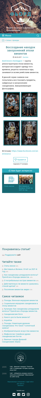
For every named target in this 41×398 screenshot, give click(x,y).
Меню (8, 35)
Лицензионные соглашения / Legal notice (20, 382)
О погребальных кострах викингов (19, 280)
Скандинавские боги (13, 314)
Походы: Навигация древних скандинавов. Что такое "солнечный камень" (18, 325)
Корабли (8, 320)
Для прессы (20, 384)
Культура (16, 40)
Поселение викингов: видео (16, 289)
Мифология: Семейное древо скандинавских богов (16, 335)
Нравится (21, 160)
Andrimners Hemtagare (12, 61)
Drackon (25, 57)
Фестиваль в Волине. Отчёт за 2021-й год (26, 188)
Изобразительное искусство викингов (21, 331)
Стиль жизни (9, 186)
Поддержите (10, 255)
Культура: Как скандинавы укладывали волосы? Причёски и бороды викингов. (20, 310)
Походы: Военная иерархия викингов (21, 300)
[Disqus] (20, 219)
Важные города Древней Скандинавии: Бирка (14, 340)
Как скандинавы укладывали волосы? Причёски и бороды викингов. (20, 276)
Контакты (20, 385)
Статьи (8, 40)
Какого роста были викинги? (17, 317)
